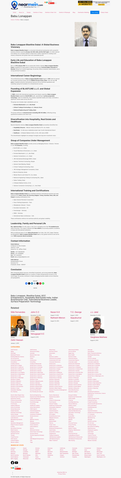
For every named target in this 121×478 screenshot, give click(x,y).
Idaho (49, 450)
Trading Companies (54, 435)
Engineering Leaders (54, 396)
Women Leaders (15, 442)
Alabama (13, 448)
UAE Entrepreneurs (92, 437)
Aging (12, 351)
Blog (74, 12)
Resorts (32, 428)
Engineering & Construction (18, 396)
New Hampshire (64, 453)
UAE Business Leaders (55, 437)
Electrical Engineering (35, 395)
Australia (32, 353)
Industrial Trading (34, 412)
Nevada (50, 453)
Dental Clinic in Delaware (74, 367)
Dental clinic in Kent (54, 370)
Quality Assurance (53, 426)
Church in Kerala (92, 358)
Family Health (71, 398)
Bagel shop (71, 353)
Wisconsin (25, 458)
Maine (37, 451)
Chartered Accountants (55, 358)
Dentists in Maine (92, 379)
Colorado (74, 448)
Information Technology (74, 412)
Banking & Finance (15, 355)
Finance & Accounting (16, 400)
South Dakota (14, 457)
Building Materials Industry (17, 356)
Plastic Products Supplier (17, 424)
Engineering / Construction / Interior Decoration (97, 394)
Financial (70, 400)
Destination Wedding (83, 12)
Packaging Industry (34, 423)
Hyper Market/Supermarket (75, 409)
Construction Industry (93, 360)
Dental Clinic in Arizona (36, 365)
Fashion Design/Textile (93, 398)
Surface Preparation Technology (26, 301)
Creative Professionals (35, 363)
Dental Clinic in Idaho (93, 369)
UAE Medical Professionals (75, 438)
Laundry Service (92, 416)
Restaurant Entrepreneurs (55, 428)
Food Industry (52, 402)
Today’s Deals (104, 12)
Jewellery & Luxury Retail (17, 416)
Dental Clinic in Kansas (35, 370)
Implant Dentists (15, 410)
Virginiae (74, 457)
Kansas (98, 450)
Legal (31, 417)
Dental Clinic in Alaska (16, 365)
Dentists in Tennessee (93, 386)
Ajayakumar (76, 318)
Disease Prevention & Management (58, 390)
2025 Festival (14, 349)
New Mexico (87, 453)
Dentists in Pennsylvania (17, 386)
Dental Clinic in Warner (74, 376)
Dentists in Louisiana (73, 379)
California (62, 448)
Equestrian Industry (15, 398)
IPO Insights (52, 414)
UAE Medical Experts (54, 438)
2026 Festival (33, 349)
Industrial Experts (53, 410)
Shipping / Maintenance (74, 430)
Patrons (51, 423)
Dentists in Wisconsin (73, 388)
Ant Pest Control (53, 351)
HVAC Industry (52, 409)
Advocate (90, 349)
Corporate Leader (72, 362)
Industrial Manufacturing (74, 410)
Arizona (37, 448)
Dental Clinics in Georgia (55, 377)
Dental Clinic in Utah (16, 376)
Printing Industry (92, 424)
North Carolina (15, 455)
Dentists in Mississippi (93, 381)
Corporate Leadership (93, 362)
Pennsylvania (75, 455)
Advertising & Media (73, 349)
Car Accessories (15, 358)
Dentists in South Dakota (74, 386)
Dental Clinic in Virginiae (55, 376)
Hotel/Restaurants (92, 407)
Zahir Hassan (17, 340)
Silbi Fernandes (18, 312)
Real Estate (71, 426)
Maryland (50, 451)
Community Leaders (16, 360)
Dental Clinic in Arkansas (55, 365)
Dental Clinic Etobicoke (74, 363)
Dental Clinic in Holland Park (75, 369)
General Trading (53, 403)
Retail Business (91, 428)
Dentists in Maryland (16, 381)
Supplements (52, 433)
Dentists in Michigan (54, 381)
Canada (89, 356)
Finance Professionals (54, 400)
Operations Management (17, 423)
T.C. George (76, 312)
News (69, 421)
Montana (25, 453)
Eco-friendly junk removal (36, 391)
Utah (49, 457)
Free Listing (95, 12)
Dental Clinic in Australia (94, 365)
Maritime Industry (34, 419)
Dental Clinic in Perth (93, 372)
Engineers (90, 396)
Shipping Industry (15, 431)
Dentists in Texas (37, 12)
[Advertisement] (35, 32)
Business (32, 356)
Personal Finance (72, 423)
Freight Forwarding (92, 402)
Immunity (90, 409)
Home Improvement (35, 407)
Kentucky (13, 451)
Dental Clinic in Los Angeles (18, 372)
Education (51, 391)
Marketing (51, 419)
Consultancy (14, 362)
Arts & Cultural (72, 351)
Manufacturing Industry (16, 419)
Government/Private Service (95, 403)
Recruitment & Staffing (93, 426)
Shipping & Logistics (93, 430)
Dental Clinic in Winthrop (36, 377)
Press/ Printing (72, 424)
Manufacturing (91, 417)
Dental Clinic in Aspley (74, 365)
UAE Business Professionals (75, 437)
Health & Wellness (15, 405)
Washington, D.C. (101, 457)
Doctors (90, 390)
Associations (91, 351)
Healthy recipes (72, 405)
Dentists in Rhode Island (36, 386)
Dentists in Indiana (15, 379)
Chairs (31, 358)
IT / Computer (91, 414)
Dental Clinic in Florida (35, 369)
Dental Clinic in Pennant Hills (75, 372)
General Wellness (72, 403)
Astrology (13, 353)
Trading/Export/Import (74, 435)
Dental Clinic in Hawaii (54, 369)
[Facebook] (12, 462)
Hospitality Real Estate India (38, 297)
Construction (33, 360)
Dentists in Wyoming (93, 388)
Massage (90, 419)
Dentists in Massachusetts (36, 381)
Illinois (61, 450)
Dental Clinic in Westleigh (17, 377)
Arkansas (50, 448)
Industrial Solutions (92, 410)
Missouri (13, 453)
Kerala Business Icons (54, 416)
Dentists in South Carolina (55, 386)
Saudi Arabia (52, 430)
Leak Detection (14, 417)
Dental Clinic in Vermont (36, 376)
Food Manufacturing (73, 402)
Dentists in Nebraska (54, 383)
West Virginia (14, 458)
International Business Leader (42, 299)
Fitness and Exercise (16, 402)
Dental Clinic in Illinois (16, 370)
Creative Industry (15, 363)
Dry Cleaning (14, 391)
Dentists (90, 377)
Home (14, 12)
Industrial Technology (16, 412)
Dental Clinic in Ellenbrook (17, 369)
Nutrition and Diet (92, 421)
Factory (51, 398)
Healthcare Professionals (55, 405)
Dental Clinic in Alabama (94, 363)
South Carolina (101, 455)
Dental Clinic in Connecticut (56, 367)
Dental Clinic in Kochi (93, 370)
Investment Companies (35, 414)
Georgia (25, 450)
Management (71, 417)
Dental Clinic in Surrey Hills (94, 374)
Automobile (52, 353)
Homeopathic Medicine (55, 407)
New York (99, 453)
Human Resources (15, 409)
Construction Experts (73, 360)
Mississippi (100, 451)
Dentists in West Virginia (55, 388)
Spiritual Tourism (15, 433)
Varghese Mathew (98, 337)
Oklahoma (50, 455)
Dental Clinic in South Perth (56, 374)
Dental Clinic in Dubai (93, 367)
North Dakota (26, 455)
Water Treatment (53, 440)
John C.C (35, 312)
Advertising (52, 349)
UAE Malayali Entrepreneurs (37, 438)
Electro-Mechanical (54, 395)
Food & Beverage (34, 402)
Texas (36, 457)
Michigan (74, 451)
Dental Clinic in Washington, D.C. (96, 376)
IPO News (70, 414)
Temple (29, 12)
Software (70, 431)
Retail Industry (14, 430)
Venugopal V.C (37, 334)
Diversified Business (73, 390)
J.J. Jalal (94, 312)
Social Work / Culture (54, 431)
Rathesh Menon (58, 318)
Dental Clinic (52, 363)
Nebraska (37, 453)
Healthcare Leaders (35, 405)
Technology (91, 433)
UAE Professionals (92, 438)
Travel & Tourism (92, 435)
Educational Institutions (93, 391)
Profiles (17, 19)
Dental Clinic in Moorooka (36, 372)
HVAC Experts (33, 409)
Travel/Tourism (14, 437)
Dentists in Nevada (73, 383)
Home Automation (92, 405)
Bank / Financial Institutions (94, 353)
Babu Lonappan (18, 295)
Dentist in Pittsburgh (64, 12)
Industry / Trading (53, 412)
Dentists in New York (50, 12)
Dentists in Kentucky (54, 379)
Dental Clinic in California (17, 367)
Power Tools (52, 424)
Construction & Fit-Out (55, 360)
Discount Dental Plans (35, 390)
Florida (12, 450)
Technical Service (72, 433)
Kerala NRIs (71, 416)
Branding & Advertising (93, 355)
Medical (32, 421)
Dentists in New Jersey (16, 384)
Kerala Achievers (34, 416)
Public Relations (34, 426)
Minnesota (87, 451)
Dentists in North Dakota (94, 384)
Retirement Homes (34, 430)
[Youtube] (16, 462)
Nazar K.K (55, 312)
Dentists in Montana (35, 383)
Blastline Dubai (33, 295)
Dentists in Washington (35, 388)
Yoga (31, 442)
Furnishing (32, 403)
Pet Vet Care (91, 423)
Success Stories (34, 433)
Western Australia (92, 440)
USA (31, 440)
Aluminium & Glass (34, 351)
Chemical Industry (72, 358)
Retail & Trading (72, 428)
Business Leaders (53, 356)
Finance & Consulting (35, 400)
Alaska (25, 448)
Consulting (32, 362)
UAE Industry (14, 438)
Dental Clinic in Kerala (73, 370)
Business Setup (72, 356)
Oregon (62, 455)
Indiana (74, 450)
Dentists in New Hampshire (94, 383)
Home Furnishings (15, 407)
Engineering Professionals (75, 396)
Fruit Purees (14, 403)
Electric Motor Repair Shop (17, 395)
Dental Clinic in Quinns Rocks (37, 374)
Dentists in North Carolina (74, 384)
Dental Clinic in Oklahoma (55, 372)
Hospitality (71, 407)
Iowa (85, 450)
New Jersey (75, 453)
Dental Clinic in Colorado (36, 367)
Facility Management (35, 398)
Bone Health (71, 355)
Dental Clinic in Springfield (75, 374)
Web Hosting (71, 440)
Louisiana (25, 451)
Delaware (99, 448)
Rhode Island (87, 455)
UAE (31, 437)
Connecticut (87, 448)
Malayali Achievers (54, 417)
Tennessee (26, 457)
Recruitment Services (16, 428)
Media (12, 421)
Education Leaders (73, 391)
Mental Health (52, 421)
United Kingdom (15, 440)
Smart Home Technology (36, 431)
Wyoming (37, 458)
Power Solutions (34, 424)
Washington (87, 457)
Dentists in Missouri (16, 383)
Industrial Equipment (35, 410)
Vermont (62, 457)
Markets (70, 419)
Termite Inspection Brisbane (37, 435)
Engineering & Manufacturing (37, 396)
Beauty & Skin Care (35, 355)
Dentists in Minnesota (73, 381)
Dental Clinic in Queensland (18, 374)
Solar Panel (90, 431)
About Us (21, 12)
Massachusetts (64, 451)
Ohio (36, 455)
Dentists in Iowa (34, 379)
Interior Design (14, 414)
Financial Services (92, 400)
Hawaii (37, 450)
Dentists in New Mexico (36, 384)
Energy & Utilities (72, 395)
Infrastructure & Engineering (95, 412)
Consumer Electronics (54, 362)
